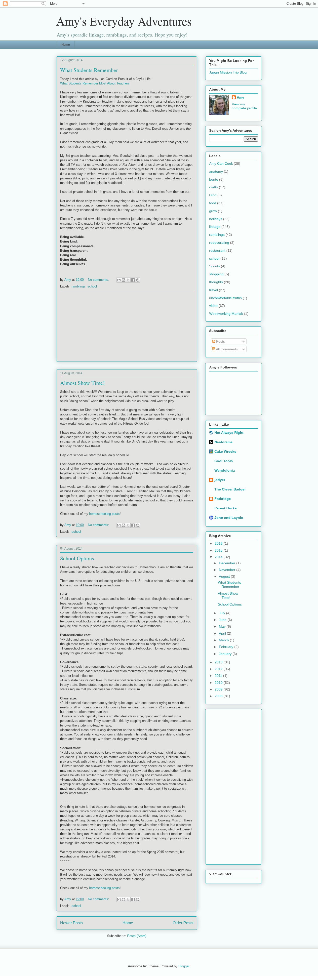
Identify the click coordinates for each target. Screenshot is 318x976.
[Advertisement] (126, 327)
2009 (219, 689)
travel (213, 290)
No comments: (99, 280)
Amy (240, 97)
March (224, 640)
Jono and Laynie (228, 518)
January (226, 654)
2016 (219, 543)
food (212, 203)
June (223, 620)
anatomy (216, 171)
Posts (220, 341)
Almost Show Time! (82, 382)
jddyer (219, 480)
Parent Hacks (225, 508)
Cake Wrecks (225, 451)
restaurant (217, 250)
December (227, 563)
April (223, 633)
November (227, 570)
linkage (214, 227)
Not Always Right (228, 433)
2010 (219, 683)
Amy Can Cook (221, 163)
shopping (216, 274)
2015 (219, 550)
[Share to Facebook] (132, 280)
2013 (219, 662)
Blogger (183, 966)
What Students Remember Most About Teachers (95, 83)
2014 (219, 557)
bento (213, 179)
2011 (219, 676)
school (92, 286)
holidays (215, 219)
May (223, 626)
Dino (212, 195)
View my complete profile (244, 106)
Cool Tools (223, 461)
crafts (213, 187)
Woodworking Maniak (226, 314)
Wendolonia (224, 470)
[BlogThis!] (123, 280)
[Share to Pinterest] (137, 280)
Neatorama (223, 442)
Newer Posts (71, 923)
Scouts (214, 266)
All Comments (226, 349)
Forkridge (222, 499)
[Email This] (118, 280)
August (225, 576)
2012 (219, 669)
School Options (77, 558)
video (213, 306)
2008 (219, 696)
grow (213, 211)
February (226, 647)
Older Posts (183, 923)
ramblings (78, 286)
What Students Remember (89, 70)
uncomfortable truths (225, 298)
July (222, 613)
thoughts (216, 282)
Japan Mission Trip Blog (228, 72)
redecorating (219, 242)
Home (65, 44)
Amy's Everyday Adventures (124, 21)
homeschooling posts (104, 888)
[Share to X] (128, 280)
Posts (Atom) (136, 936)
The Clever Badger (230, 489)
